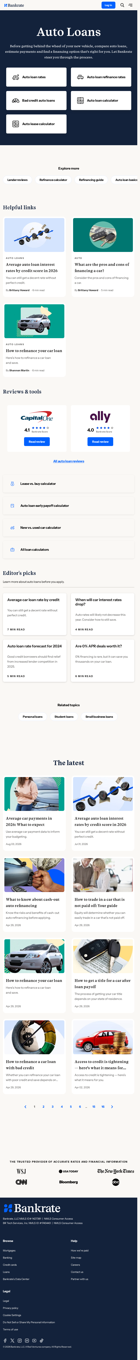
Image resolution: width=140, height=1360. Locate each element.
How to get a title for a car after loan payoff (103, 983)
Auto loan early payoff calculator (44, 506)
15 (93, 1106)
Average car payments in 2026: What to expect (29, 821)
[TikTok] (41, 1340)
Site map (76, 1257)
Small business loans (99, 716)
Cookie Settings (12, 1315)
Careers (75, 1264)
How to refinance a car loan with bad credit (31, 1065)
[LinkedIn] (27, 1340)
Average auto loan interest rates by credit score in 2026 (32, 267)
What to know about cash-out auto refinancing (32, 902)
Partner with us (79, 1279)
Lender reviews (17, 180)
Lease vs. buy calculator (38, 484)
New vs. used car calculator (40, 528)
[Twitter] (12, 1340)
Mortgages (9, 1250)
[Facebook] (5, 1340)
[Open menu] (130, 5)
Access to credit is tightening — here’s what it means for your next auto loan (102, 1068)
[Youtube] (34, 1340)
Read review (37, 441)
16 (103, 1106)
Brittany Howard (19, 290)
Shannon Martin (19, 370)
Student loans (64, 716)
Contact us (77, 1272)
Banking (7, 1257)
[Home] (16, 5)
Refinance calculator (53, 180)
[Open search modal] (122, 5)
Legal (6, 1301)
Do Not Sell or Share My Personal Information (29, 1322)
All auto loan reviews (68, 461)
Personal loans (32, 716)
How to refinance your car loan (34, 351)
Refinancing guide (91, 180)
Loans (6, 1272)
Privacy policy (10, 1308)
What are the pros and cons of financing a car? (102, 267)
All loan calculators (34, 550)
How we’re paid (79, 1250)
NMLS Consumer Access (58, 1218)
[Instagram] (20, 1340)
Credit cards (10, 1264)
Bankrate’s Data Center (16, 1279)
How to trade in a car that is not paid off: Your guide (100, 902)
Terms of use (10, 1329)
